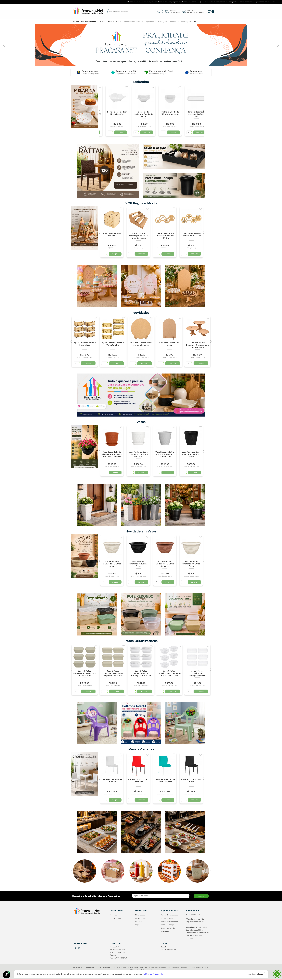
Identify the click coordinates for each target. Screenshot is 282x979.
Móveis (111, 22)
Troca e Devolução (168, 918)
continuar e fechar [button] (255, 974)
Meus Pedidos (140, 918)
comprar (115, 132)
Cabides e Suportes (185, 22)
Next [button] (203, 111)
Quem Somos (115, 918)
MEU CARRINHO (7, 974)
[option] (111, 110)
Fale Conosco (166, 931)
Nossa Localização (168, 928)
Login (137, 925)
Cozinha (103, 22)
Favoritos (138, 922)
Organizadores (150, 22)
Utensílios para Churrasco (133, 22)
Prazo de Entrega (167, 925)
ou (196, 11)
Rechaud (118, 22)
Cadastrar (201, 896)
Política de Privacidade (169, 915)
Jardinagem (162, 22)
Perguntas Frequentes (169, 922)
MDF (196, 22)
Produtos (113, 915)
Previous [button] (99, 111)
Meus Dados (140, 915)
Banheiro (172, 22)
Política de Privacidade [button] (153, 974)
